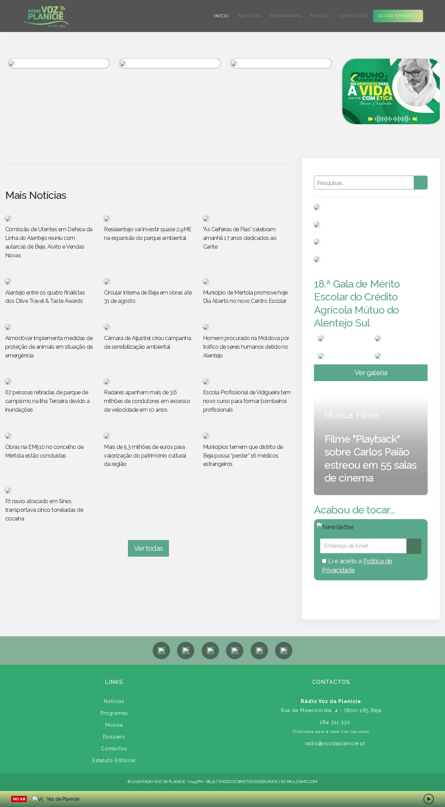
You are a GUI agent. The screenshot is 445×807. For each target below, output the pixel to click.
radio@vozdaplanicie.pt (335, 743)
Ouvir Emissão (398, 15)
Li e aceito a (357, 565)
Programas (286, 15)
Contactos (354, 15)
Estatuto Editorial (114, 760)
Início (221, 15)
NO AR (19, 799)
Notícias (249, 15)
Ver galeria (371, 373)
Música (320, 15)
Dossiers (114, 737)
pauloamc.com (302, 781)
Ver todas (148, 548)
